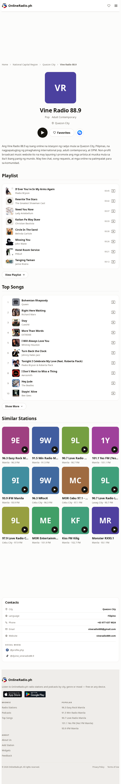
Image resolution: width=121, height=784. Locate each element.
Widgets (6, 750)
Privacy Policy (98, 767)
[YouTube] (113, 191)
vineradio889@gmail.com (102, 629)
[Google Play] (35, 694)
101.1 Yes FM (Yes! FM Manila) (105, 458)
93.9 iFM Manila (13, 498)
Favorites (63, 133)
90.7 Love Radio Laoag (105, 498)
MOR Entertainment (45, 538)
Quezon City (49, 64)
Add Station (8, 745)
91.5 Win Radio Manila (45, 458)
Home (5, 64)
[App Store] (12, 694)
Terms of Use (113, 767)
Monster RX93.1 (103, 538)
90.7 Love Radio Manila (75, 458)
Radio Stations (9, 707)
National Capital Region (25, 64)
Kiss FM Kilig (70, 538)
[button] (15, 440)
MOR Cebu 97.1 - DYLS (75, 498)
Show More (12, 406)
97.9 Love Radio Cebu (15, 538)
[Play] (42, 133)
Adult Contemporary (64, 117)
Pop (47, 117)
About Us (7, 739)
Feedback (7, 755)
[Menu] (116, 6)
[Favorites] (109, 5)
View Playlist (13, 275)
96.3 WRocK (40, 498)
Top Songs (7, 717)
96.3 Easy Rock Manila (15, 458)
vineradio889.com (106, 635)
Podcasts (6, 712)
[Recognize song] (80, 133)
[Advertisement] (60, 37)
